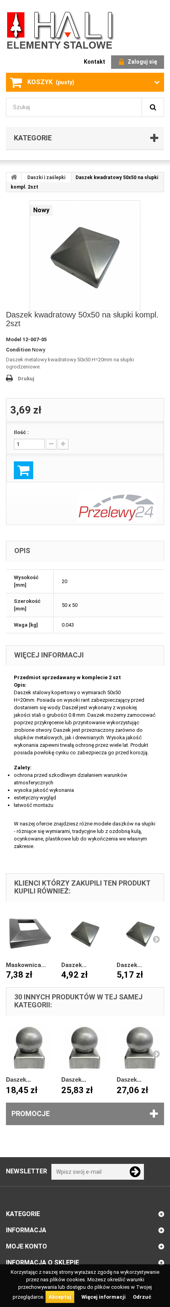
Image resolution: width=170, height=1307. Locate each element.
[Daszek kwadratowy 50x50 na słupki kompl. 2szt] (85, 256)
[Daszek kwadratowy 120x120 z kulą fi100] (140, 1047)
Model (13, 339)
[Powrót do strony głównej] (13, 177)
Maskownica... (26, 965)
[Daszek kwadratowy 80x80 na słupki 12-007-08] (140, 933)
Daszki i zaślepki (46, 177)
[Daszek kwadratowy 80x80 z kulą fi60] (29, 1047)
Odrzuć (142, 1297)
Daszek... (74, 965)
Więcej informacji (104, 1297)
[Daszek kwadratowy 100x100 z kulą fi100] (85, 1047)
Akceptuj (60, 1297)
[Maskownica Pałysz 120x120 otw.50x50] (29, 933)
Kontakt (94, 62)
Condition (18, 350)
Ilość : (21, 432)
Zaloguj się (142, 62)
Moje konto (26, 1246)
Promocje (30, 1113)
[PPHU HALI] (61, 30)
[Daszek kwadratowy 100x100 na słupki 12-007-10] (85, 933)
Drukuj (26, 379)
